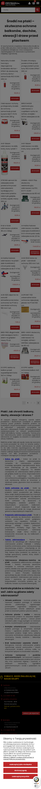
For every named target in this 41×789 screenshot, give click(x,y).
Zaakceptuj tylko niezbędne (20, 764)
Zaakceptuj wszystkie (20, 776)
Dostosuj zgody (20, 770)
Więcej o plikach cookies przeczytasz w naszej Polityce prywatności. (18, 758)
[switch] (36, 786)
